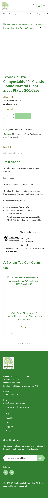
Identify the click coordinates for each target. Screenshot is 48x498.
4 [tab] (25, 343)
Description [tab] (8, 147)
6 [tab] (29, 343)
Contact (9, 431)
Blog (7, 413)
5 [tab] (27, 343)
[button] (41, 27)
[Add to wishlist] (8, 123)
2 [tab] (20, 343)
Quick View (24, 330)
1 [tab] (18, 343)
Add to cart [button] (12, 330)
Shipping (9, 426)
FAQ (7, 422)
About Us (9, 417)
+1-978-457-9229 (10, 394)
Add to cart (23, 116)
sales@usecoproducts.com (14, 403)
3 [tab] (22, 343)
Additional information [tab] (12, 153)
